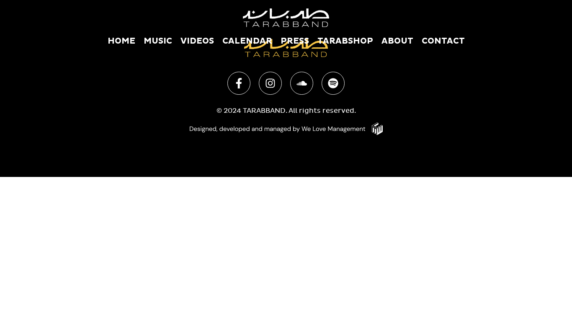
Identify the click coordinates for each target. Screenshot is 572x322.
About (397, 41)
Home (121, 41)
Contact (443, 41)
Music (158, 41)
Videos (197, 41)
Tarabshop (345, 41)
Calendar (247, 41)
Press (295, 41)
